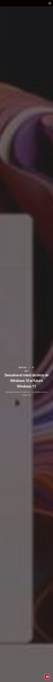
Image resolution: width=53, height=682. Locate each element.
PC (33, 367)
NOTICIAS (22, 367)
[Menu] (50, 3)
